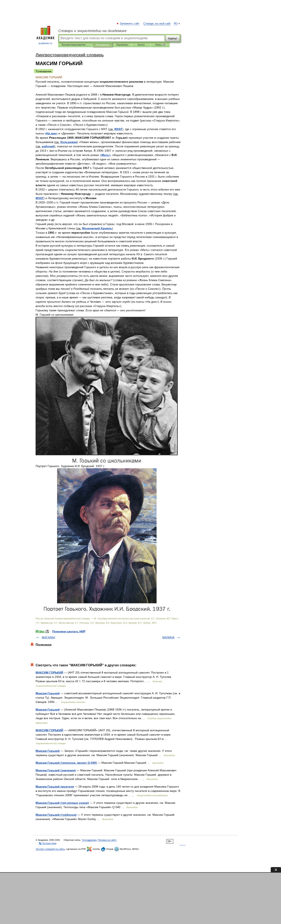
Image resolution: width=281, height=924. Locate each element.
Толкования (102, 44)
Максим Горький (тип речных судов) (62, 802)
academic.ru (45, 43)
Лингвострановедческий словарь (75, 44)
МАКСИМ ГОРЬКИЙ (49, 672)
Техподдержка (89, 840)
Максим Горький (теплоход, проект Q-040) (66, 762)
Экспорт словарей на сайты (50, 849)
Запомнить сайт (129, 23)
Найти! (172, 38)
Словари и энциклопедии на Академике (92, 31)
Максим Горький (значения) (56, 770)
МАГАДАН (48, 637)
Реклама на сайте (107, 840)
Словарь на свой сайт (157, 23)
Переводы (122, 44)
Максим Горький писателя (55, 786)
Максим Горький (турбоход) (56, 814)
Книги (141, 44)
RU (176, 23)
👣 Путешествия (47, 843)
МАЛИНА (168, 637)
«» (51, 133)
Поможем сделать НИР (68, 631)
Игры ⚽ (160, 44)
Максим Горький (48, 693)
